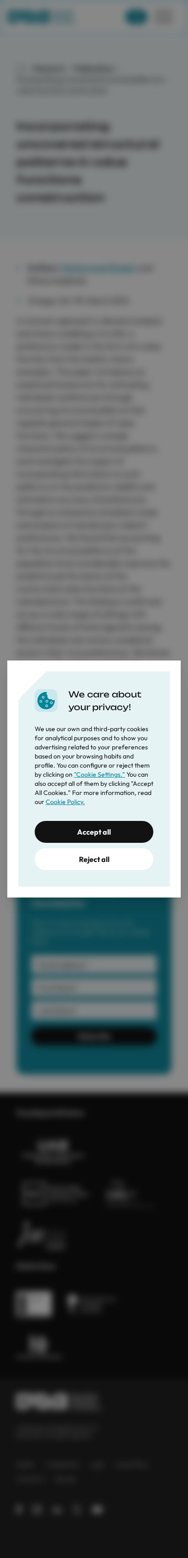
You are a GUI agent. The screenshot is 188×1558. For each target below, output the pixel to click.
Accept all (94, 831)
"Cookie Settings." (99, 774)
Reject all (94, 859)
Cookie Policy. (65, 802)
